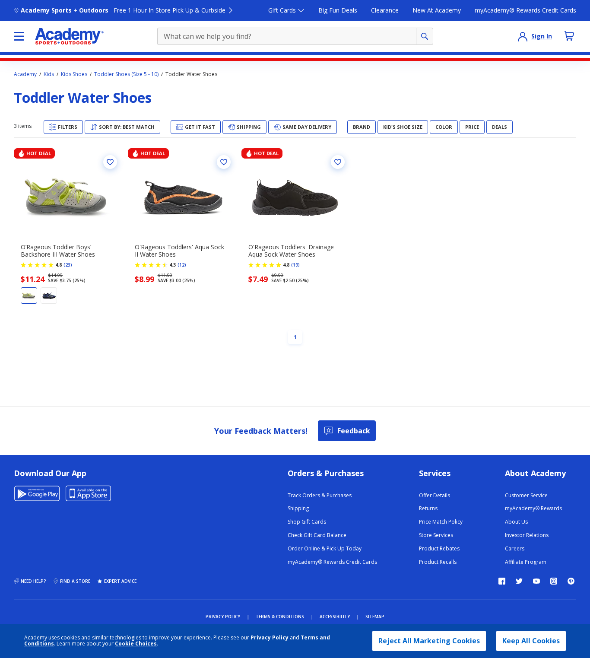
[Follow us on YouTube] (536, 581)
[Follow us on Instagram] (554, 581)
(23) (67, 264)
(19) (295, 264)
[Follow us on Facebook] (502, 581)
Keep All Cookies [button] (531, 640)
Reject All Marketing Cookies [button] (429, 640)
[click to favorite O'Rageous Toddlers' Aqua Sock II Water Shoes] (224, 162)
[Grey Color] (29, 295)
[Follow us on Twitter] (519, 581)
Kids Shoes (74, 74)
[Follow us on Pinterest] (571, 581)
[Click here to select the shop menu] (19, 36)
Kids (49, 74)
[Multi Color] (49, 295)
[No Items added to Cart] (569, 36)
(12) (182, 264)
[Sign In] (523, 36)
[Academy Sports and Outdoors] (69, 36)
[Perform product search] (424, 36)
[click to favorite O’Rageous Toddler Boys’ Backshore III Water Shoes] (110, 162)
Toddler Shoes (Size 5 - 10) (126, 74)
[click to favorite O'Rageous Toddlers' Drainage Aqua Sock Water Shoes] (338, 162)
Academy (25, 74)
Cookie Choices (136, 644)
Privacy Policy (270, 637)
